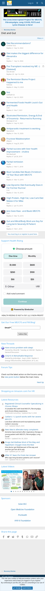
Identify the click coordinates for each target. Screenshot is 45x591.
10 (31, 491)
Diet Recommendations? (18, 43)
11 (33, 491)
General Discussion (12, 352)
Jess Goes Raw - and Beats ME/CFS (23, 211)
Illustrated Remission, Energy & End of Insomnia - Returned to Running (24, 117)
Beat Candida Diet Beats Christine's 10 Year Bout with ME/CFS (23, 173)
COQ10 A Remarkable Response (19, 355)
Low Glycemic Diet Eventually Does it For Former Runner (24, 186)
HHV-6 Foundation (22, 520)
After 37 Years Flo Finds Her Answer (20, 455)
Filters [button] (39, 38)
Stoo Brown (10, 72)
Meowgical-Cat (11, 121)
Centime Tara (11, 46)
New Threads (7, 343)
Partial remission (14, 161)
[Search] (42, 3)
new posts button (12, 377)
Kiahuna (9, 85)
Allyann (9, 141)
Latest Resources (9, 399)
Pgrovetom (10, 131)
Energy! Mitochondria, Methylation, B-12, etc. (21, 360)
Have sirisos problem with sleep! (19, 347)
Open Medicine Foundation (22, 509)
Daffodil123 (10, 95)
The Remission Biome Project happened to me (20, 81)
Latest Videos (7, 466)
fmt (8, 92)
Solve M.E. (22, 504)
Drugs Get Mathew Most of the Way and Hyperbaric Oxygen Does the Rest (22, 443)
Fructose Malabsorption (18, 138)
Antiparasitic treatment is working (23, 128)
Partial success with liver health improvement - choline (22, 150)
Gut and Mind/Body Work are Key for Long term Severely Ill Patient (24, 223)
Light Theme (8, 577)
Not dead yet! (11, 154)
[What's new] (37, 3)
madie (8, 164)
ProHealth (22, 515)
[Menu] (3, 3)
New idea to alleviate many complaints (21, 429)
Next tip (40, 382)
